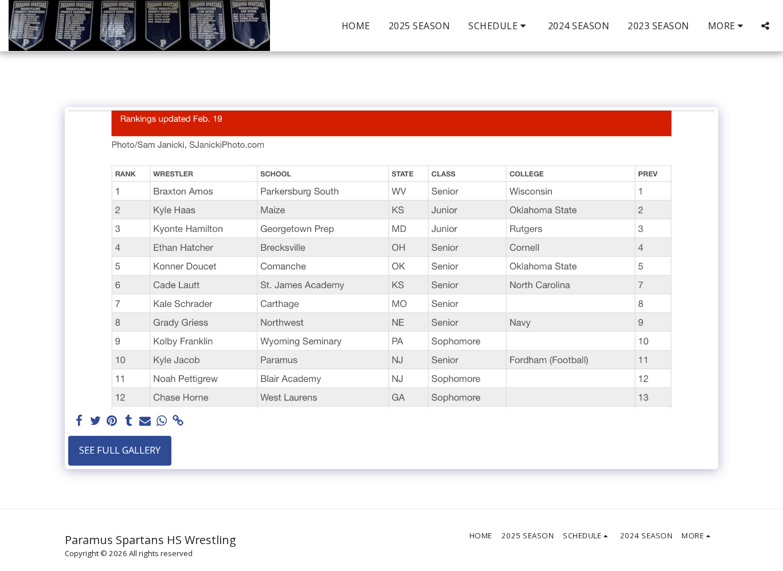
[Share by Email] (145, 421)
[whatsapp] (162, 421)
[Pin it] (112, 421)
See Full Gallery (119, 449)
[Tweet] (95, 421)
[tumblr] (129, 421)
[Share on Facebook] (79, 421)
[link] (179, 421)
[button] (499, 26)
